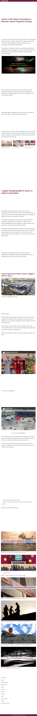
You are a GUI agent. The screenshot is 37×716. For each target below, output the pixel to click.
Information (4, 684)
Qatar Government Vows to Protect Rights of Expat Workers (16, 621)
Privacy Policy (23, 715)
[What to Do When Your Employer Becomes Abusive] (18, 143)
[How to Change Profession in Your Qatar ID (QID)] (30, 143)
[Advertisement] (18, 9)
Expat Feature (4, 682)
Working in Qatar (5, 703)
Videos (2, 701)
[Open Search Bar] (33, 1)
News (2, 687)
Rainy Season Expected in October (11, 500)
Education (3, 677)
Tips (2, 696)
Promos (3, 689)
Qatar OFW (4, 1)
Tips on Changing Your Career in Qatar (10, 667)
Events (2, 680)
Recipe (2, 691)
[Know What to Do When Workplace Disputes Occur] (6, 143)
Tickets (3, 694)
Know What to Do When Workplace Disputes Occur (5, 147)
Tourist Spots (4, 698)
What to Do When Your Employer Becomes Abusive (18, 147)
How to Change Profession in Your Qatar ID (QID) (29, 147)
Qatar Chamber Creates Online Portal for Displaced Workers (16, 644)
